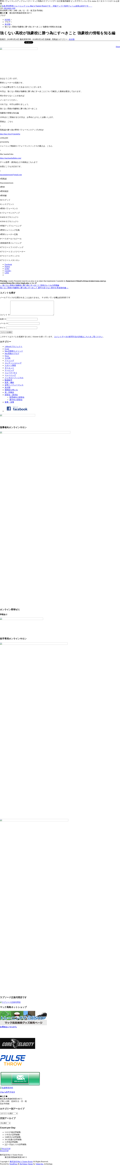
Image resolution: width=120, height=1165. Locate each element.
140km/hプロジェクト (13, 347)
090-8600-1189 (9, 8)
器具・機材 (9, 383)
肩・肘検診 (9, 392)
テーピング (9, 370)
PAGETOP (4, 1151)
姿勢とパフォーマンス (14, 385)
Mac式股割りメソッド (14, 351)
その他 (7, 358)
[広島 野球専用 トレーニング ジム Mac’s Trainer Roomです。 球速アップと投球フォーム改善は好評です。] (46, 6)
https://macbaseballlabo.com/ (10, 158)
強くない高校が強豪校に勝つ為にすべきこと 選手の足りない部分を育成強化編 (34, 288)
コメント (5, 315)
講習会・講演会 (11, 395)
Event (7, 349)
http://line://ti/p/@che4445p (10, 134)
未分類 (72, 39)
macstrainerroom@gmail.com (11, 175)
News (7, 356)
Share (118, 47)
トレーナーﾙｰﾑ (11, 373)
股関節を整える (11, 390)
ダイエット (9, 368)
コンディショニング (13, 363)
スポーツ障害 (10, 365)
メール (4, 323)
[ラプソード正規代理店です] (10, 1002)
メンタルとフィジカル (14, 378)
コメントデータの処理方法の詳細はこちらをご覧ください (78, 337)
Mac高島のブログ (12, 354)
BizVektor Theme (26, 1164)
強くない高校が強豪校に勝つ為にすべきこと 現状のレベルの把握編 (29, 285)
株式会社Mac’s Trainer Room (21, 1162)
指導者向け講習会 (16, 397)
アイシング (9, 361)
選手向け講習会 (15, 400)
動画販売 (8, 380)
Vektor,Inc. (40, 1164)
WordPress (13, 1164)
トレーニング (10, 375)
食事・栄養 (9, 402)
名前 (3, 319)
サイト (3, 328)
